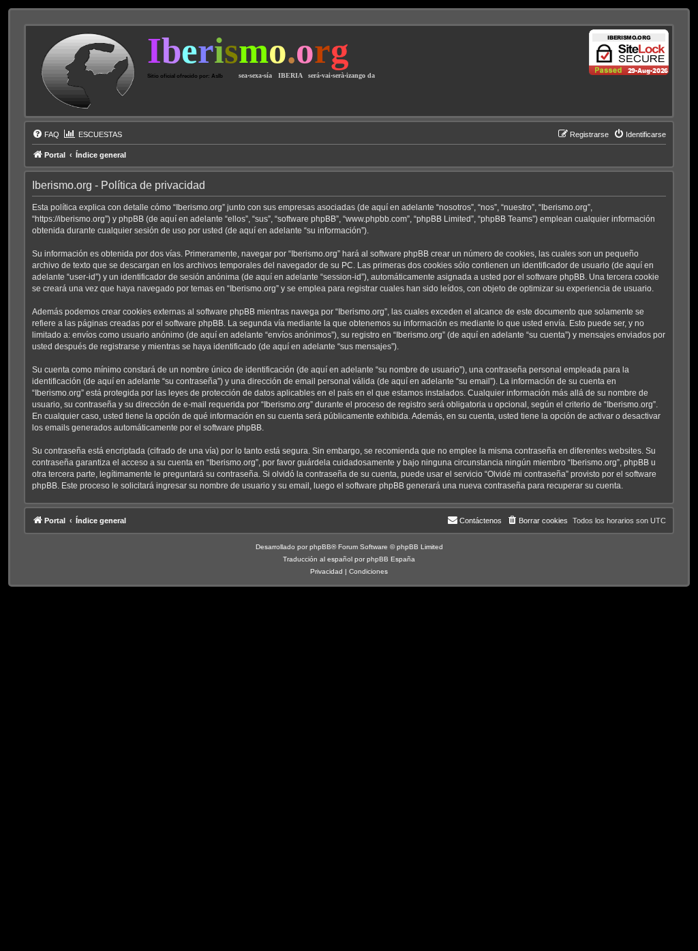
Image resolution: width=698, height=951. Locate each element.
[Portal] (88, 71)
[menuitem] (45, 134)
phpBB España (391, 559)
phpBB (320, 547)
